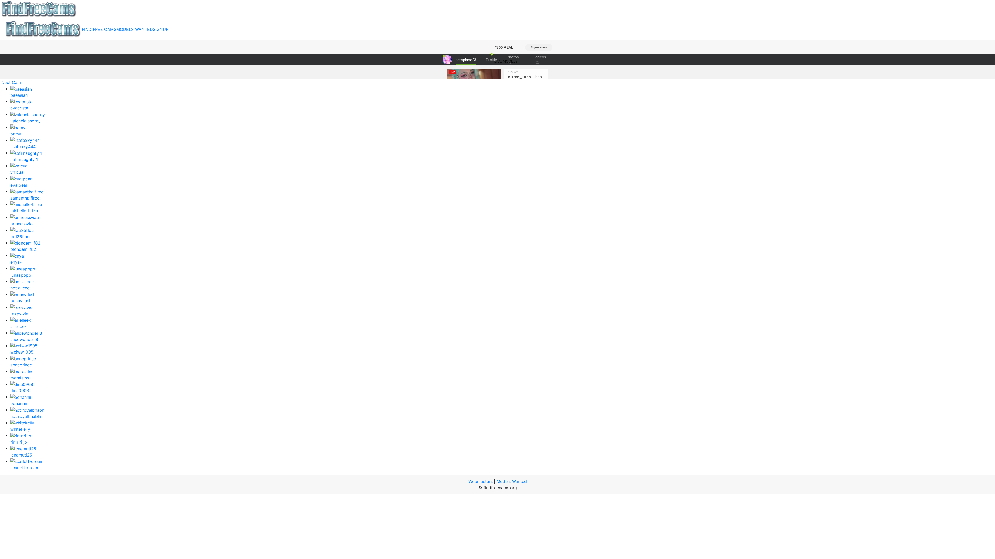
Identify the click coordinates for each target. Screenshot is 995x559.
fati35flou (20, 236)
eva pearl (19, 185)
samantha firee (24, 198)
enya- (16, 262)
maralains (19, 377)
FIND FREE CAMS (99, 29)
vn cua (16, 172)
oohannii (18, 403)
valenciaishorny (25, 120)
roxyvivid (19, 313)
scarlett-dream (24, 467)
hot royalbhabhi (25, 416)
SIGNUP (160, 29)
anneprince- (22, 364)
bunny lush (20, 300)
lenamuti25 (21, 455)
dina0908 (19, 390)
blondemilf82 (23, 249)
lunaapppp (20, 275)
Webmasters (480, 481)
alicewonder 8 (24, 339)
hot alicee (20, 287)
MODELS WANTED (134, 29)
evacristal (19, 108)
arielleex (18, 326)
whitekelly (20, 429)
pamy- (16, 133)
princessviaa (22, 223)
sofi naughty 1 (24, 159)
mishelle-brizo (24, 210)
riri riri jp (18, 442)
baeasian (19, 95)
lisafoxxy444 (23, 146)
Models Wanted (511, 481)
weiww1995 (21, 352)
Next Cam (11, 82)
